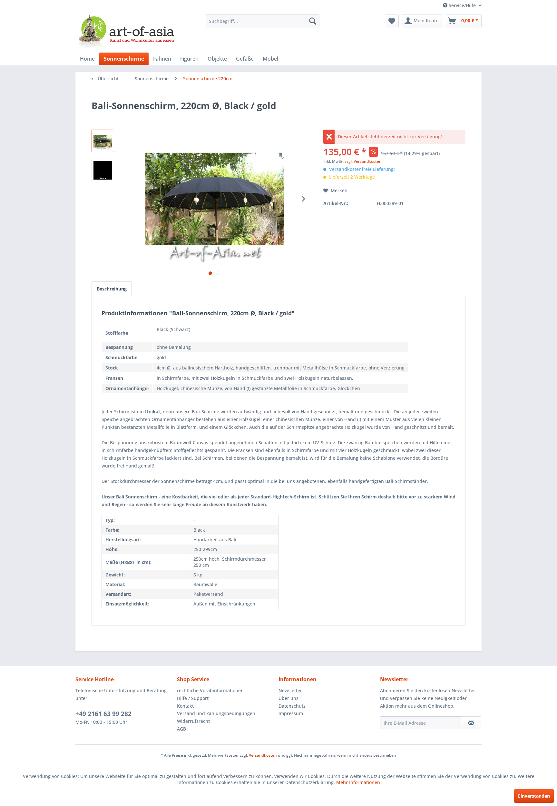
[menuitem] (262, 21)
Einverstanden (534, 796)
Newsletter (290, 690)
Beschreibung (112, 289)
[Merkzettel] (392, 21)
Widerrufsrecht (193, 721)
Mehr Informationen (358, 782)
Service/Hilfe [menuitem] (462, 5)
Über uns (288, 698)
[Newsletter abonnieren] (471, 722)
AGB (181, 729)
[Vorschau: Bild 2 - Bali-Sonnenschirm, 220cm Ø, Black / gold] (103, 141)
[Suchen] (312, 21)
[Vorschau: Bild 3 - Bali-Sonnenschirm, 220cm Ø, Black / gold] (103, 170)
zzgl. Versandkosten (363, 161)
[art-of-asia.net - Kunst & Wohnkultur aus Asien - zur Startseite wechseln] (126, 32)
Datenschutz (292, 706)
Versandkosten (263, 755)
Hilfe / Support (193, 698)
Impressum (290, 713)
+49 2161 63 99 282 (103, 714)
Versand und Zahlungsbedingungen (216, 713)
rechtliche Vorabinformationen (210, 690)
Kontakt (185, 706)
